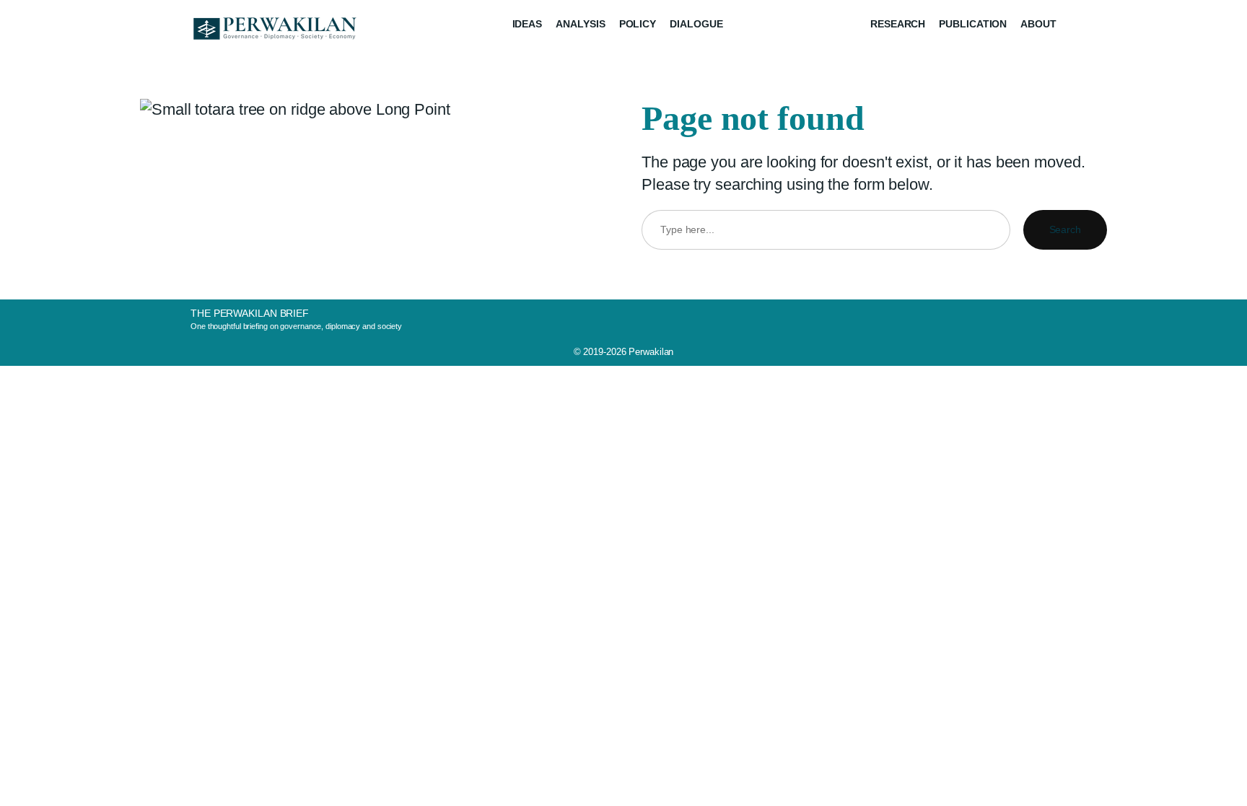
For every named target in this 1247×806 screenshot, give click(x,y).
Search (1065, 229)
